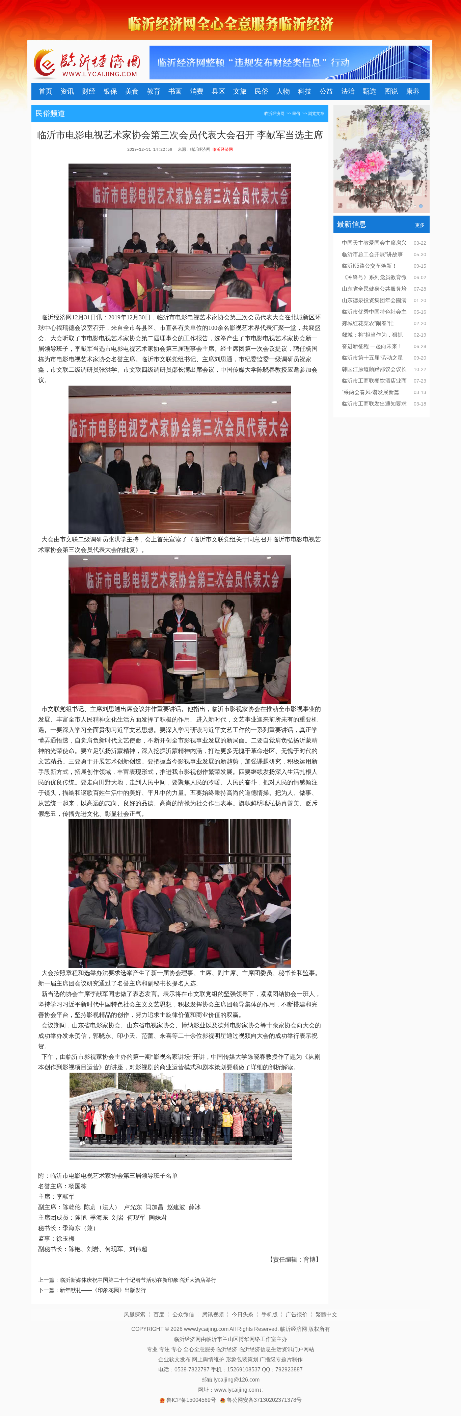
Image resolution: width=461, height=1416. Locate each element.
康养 (412, 91)
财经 (89, 91)
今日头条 (242, 1314)
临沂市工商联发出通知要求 (374, 404)
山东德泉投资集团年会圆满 (374, 300)
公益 (326, 91)
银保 (110, 91)
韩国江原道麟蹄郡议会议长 (374, 369)
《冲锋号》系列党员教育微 (374, 277)
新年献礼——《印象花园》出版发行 (103, 1290)
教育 (153, 91)
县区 (218, 91)
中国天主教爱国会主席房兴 (374, 243)
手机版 (270, 1314)
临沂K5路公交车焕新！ (369, 266)
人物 (283, 91)
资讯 (67, 91)
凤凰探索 (134, 1314)
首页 (45, 91)
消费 (197, 91)
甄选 (369, 91)
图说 (391, 91)
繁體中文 (326, 1314)
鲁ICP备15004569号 (191, 1400)
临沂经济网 (274, 113)
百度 (159, 1314)
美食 (132, 91)
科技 (304, 91)
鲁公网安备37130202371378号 (264, 1400)
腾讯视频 (213, 1314)
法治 (348, 91)
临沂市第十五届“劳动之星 (372, 358)
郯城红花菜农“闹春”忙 (368, 323)
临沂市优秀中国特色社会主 (374, 312)
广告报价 (296, 1314)
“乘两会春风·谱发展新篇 (370, 392)
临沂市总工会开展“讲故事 (372, 254)
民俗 (261, 91)
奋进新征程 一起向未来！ (372, 346)
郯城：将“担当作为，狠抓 (372, 335)
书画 (175, 91)
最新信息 (352, 224)
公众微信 (183, 1314)
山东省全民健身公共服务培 (374, 289)
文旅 (240, 91)
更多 (420, 225)
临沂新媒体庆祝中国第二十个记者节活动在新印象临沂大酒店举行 (138, 1280)
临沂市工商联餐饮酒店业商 (374, 381)
